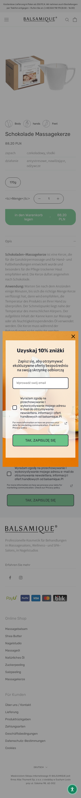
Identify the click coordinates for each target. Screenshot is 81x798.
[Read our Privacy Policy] (65, 423)
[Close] (73, 336)
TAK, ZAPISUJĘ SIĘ (40, 440)
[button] (72, 789)
